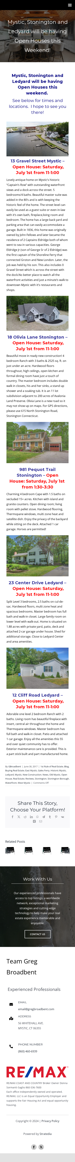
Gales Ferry (44, 770)
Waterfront (11, 782)
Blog (66, 766)
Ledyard (9, 774)
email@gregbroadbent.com (36, 1009)
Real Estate (18, 778)
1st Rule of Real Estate (51, 766)
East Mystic (31, 770)
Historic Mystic (58, 770)
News (45, 774)
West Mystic (24, 782)
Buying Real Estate (14, 770)
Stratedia (46, 1134)
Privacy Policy (50, 1121)
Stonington (41, 778)
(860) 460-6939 (27, 1051)
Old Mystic (54, 774)
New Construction (32, 774)
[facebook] (34, 1147)
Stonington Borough (58, 778)
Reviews (29, 778)
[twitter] (41, 1147)
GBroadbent (14, 766)
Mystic (18, 774)
